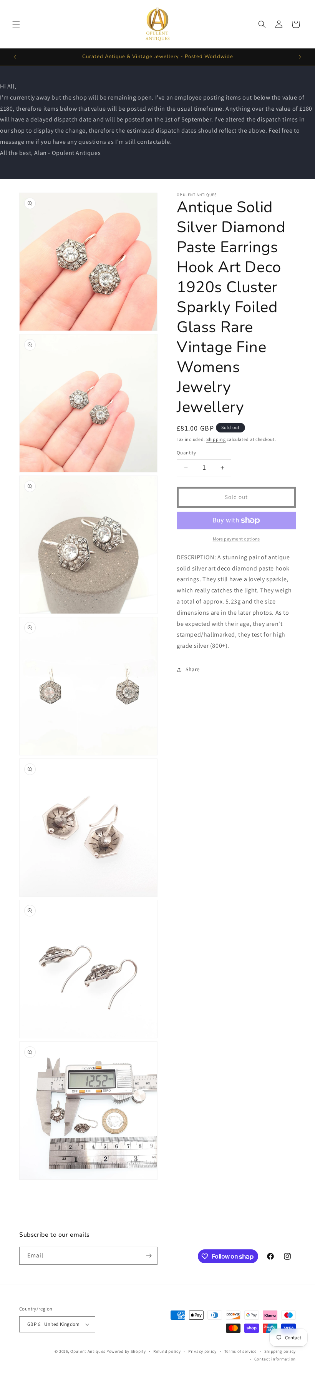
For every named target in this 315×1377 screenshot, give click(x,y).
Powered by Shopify (126, 1351)
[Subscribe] (148, 1256)
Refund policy (167, 1351)
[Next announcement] (300, 56)
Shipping (216, 439)
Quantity (186, 452)
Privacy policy (202, 1351)
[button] (16, 24)
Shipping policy (280, 1351)
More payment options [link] (236, 539)
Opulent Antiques (87, 1351)
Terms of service (240, 1351)
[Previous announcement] (15, 56)
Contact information (275, 1359)
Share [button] (193, 669)
